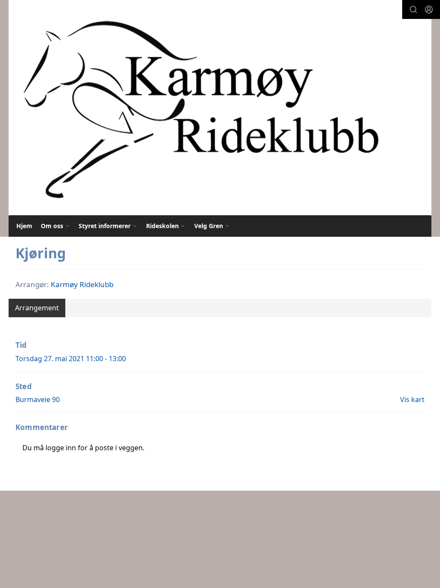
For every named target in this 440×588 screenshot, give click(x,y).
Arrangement (37, 308)
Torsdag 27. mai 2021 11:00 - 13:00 (70, 358)
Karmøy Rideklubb (82, 284)
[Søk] (413, 9)
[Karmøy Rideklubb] (200, 107)
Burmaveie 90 (37, 399)
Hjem (24, 226)
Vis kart (412, 399)
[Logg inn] (429, 9)
